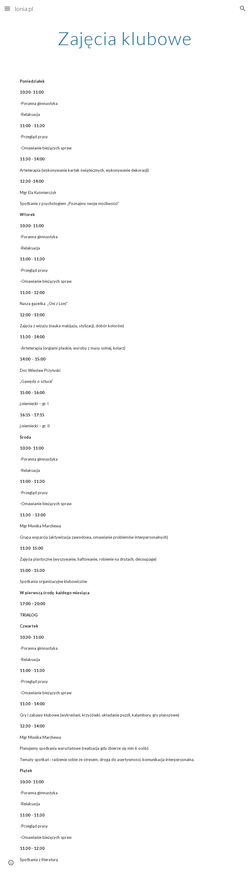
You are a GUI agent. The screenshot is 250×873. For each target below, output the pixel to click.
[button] (7, 8)
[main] (125, 38)
